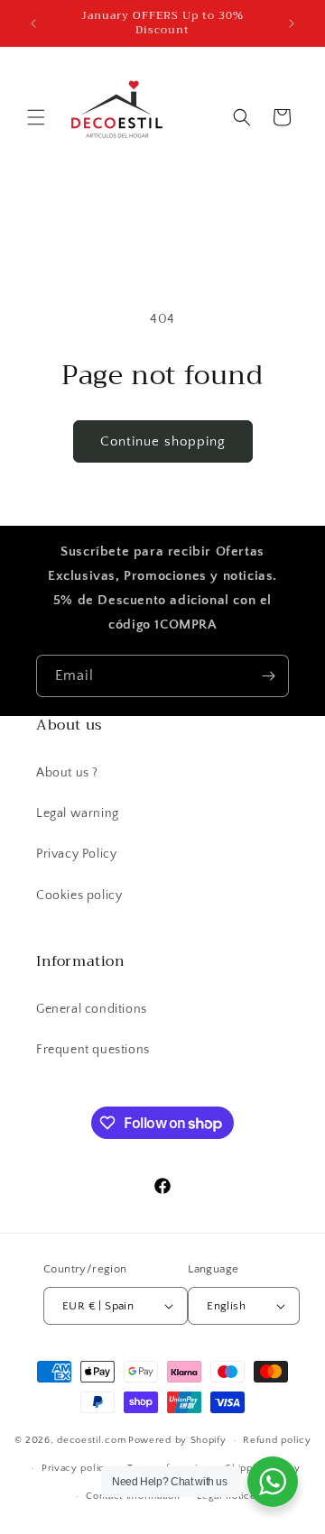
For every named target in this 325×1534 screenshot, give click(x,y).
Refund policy (277, 1440)
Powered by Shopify (177, 1440)
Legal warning (77, 813)
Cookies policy (79, 895)
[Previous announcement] (33, 23)
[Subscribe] (268, 676)
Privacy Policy (76, 854)
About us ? (67, 773)
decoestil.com (91, 1440)
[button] (36, 117)
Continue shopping (163, 441)
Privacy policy (76, 1468)
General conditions (91, 1009)
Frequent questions (93, 1050)
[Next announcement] (291, 23)
